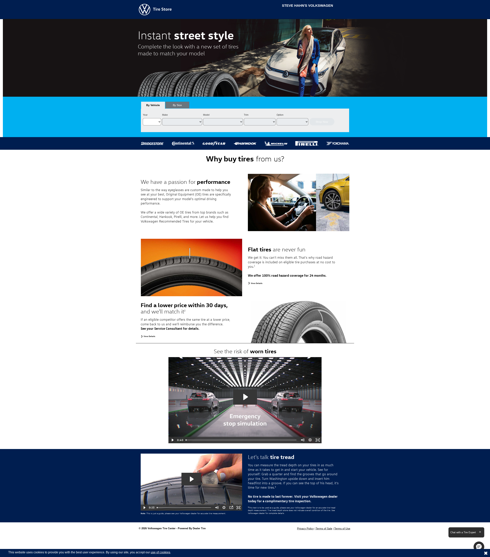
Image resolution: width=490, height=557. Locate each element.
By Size (177, 105)
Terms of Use (342, 528)
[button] (479, 546)
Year (145, 115)
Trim (246, 115)
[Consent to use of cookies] (485, 552)
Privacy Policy (305, 528)
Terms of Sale (324, 528)
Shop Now (322, 121)
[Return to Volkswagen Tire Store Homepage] (155, 9)
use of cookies (160, 552)
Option (280, 115)
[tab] (153, 105)
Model (206, 115)
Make (165, 115)
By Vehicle (153, 105)
